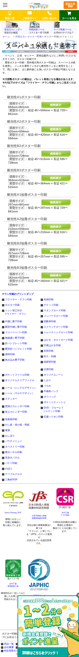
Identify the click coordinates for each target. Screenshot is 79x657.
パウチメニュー (13, 441)
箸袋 (7, 430)
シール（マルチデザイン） (19, 393)
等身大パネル (12, 457)
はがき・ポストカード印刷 (58, 339)
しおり (47, 380)
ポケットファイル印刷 (17, 374)
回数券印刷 (50, 321)
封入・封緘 (50, 356)
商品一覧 (9, 643)
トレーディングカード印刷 (58, 332)
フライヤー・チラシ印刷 (18, 299)
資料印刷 (10, 354)
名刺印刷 (48, 299)
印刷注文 (20, 36)
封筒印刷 (48, 350)
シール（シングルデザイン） (21, 387)
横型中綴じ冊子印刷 (16, 326)
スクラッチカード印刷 (56, 326)
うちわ (47, 385)
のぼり (8, 468)
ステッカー (11, 398)
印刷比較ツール (37, 29)
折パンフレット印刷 (16, 343)
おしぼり (10, 435)
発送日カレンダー (13, 29)
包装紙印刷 (11, 419)
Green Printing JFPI (13, 513)
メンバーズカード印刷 (56, 315)
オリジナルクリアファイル (19, 380)
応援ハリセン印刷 (53, 416)
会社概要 (9, 647)
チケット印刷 (51, 305)
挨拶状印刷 (50, 361)
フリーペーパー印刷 (16, 332)
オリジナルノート (53, 374)
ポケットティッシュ (55, 402)
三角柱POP (11, 479)
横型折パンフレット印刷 (18, 348)
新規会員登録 (70, 5)
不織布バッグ (51, 391)
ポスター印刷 (34, 36)
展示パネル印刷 (13, 452)
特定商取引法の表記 (15, 650)
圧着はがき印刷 (52, 345)
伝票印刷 (48, 369)
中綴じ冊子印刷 (13, 321)
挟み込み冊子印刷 (15, 359)
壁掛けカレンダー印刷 (17, 406)
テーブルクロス (13, 474)
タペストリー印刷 (15, 446)
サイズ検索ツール (63, 29)
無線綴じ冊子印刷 (15, 337)
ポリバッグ (50, 396)
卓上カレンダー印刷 (16, 411)
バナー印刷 (11, 463)
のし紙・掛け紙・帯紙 (17, 424)
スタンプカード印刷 (55, 310)
